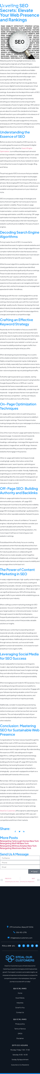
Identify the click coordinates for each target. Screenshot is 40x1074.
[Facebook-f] (23, 945)
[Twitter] (19, 945)
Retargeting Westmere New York (15, 848)
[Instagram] (28, 945)
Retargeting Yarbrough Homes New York (19, 841)
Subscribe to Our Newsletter (20, 1065)
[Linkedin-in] (32, 945)
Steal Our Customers (7, 811)
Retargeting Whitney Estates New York (18, 845)
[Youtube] (36, 945)
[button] (37, 5)
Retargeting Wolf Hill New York (14, 843)
